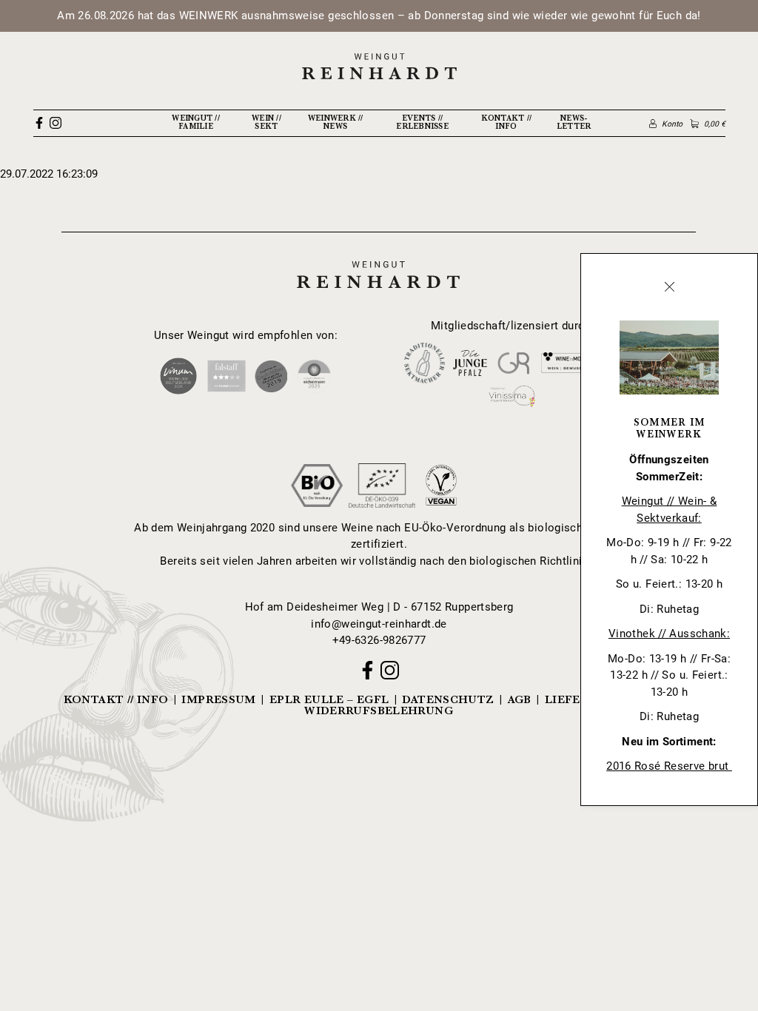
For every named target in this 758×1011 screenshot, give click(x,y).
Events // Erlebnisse (422, 122)
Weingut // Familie (196, 122)
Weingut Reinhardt (378, 260)
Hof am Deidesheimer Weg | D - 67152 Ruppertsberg (379, 607)
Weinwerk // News (335, 122)
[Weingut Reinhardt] (379, 66)
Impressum (218, 699)
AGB (519, 699)
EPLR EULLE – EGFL (329, 699)
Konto (672, 124)
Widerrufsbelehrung (378, 710)
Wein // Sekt (266, 122)
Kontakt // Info (506, 122)
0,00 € (714, 124)
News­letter (574, 122)
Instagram (55, 123)
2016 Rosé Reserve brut (669, 766)
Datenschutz (448, 699)
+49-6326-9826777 (379, 640)
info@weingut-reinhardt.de (378, 624)
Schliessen (669, 287)
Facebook (39, 123)
